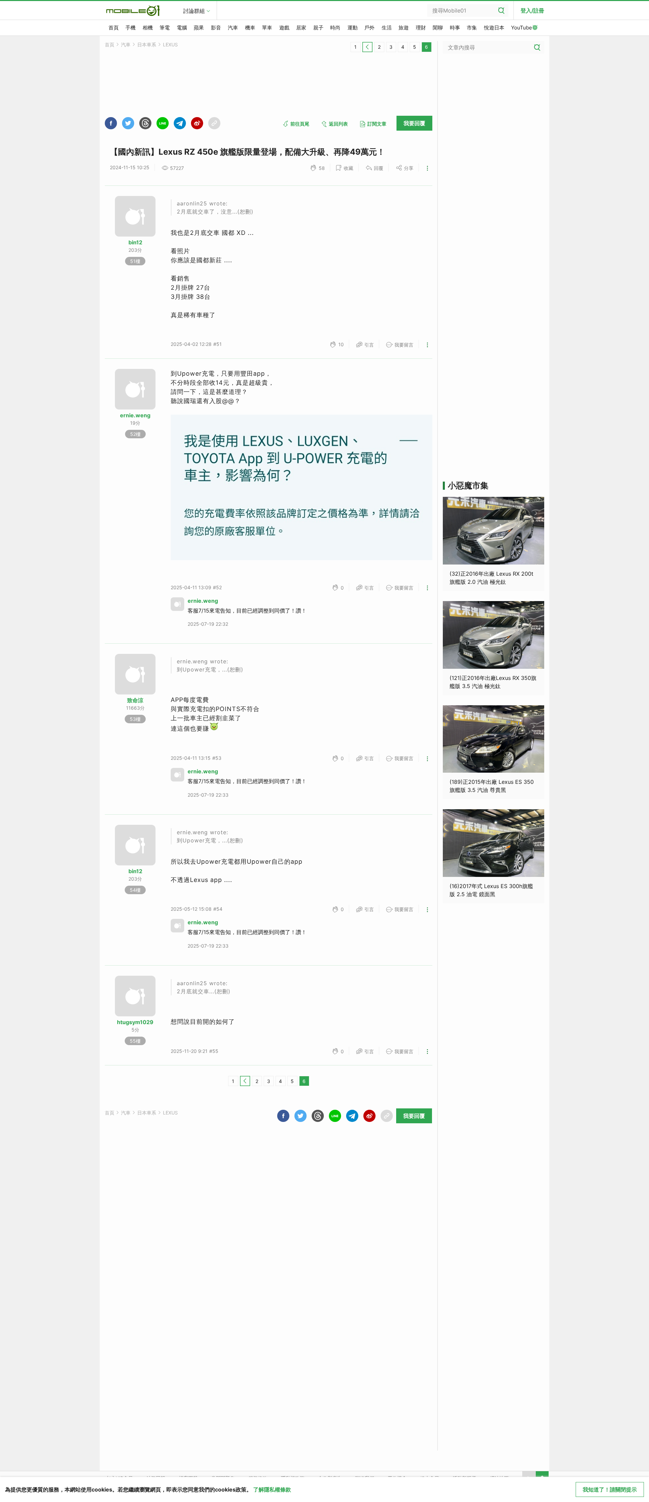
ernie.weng (135, 415)
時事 (455, 27)
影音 (216, 27)
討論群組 (194, 10)
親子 (318, 27)
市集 (472, 27)
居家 (301, 27)
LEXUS (170, 44)
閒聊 (438, 27)
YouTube (521, 27)
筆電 (165, 27)
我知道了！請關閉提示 (610, 1489)
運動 (352, 27)
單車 (267, 27)
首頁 (114, 27)
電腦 (182, 27)
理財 (421, 27)
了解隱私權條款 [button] (272, 1489)
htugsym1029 (135, 1022)
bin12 (135, 242)
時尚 (335, 27)
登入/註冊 (532, 10)
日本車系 (146, 44)
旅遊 (404, 27)
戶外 (369, 27)
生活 (387, 27)
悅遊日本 (494, 27)
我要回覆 (414, 123)
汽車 (233, 27)
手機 (130, 27)
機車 (250, 27)
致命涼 (135, 700)
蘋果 (199, 27)
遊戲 (284, 27)
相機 (148, 27)
